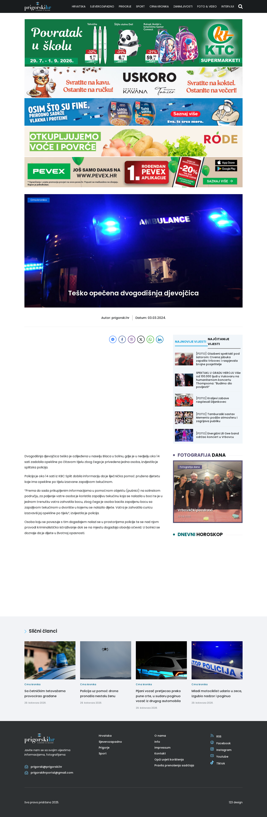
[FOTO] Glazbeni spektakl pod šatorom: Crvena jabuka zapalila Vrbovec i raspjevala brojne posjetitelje (218, 359)
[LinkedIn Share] (159, 339)
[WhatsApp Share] (150, 339)
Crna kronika (159, 6)
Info (157, 742)
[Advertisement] (94, 371)
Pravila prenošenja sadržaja (174, 765)
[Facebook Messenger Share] (112, 339)
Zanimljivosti (183, 6)
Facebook (223, 743)
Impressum (162, 748)
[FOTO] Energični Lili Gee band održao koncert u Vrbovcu (217, 435)
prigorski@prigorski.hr (46, 767)
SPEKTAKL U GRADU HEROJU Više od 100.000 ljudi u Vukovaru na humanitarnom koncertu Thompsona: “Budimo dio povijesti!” (218, 380)
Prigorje (125, 6)
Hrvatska (78, 6)
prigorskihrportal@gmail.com (52, 773)
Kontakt (160, 753)
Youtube (222, 757)
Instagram (223, 750)
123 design (236, 802)
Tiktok (220, 763)
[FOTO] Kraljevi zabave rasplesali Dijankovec (212, 400)
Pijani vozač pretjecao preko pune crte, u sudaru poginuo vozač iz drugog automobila (158, 696)
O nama (160, 736)
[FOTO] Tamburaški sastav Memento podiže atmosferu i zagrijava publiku (216, 417)
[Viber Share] (131, 339)
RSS (218, 736)
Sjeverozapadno (102, 6)
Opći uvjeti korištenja (169, 759)
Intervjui (227, 6)
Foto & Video (207, 6)
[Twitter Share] (141, 339)
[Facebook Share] (122, 339)
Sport (140, 6)
